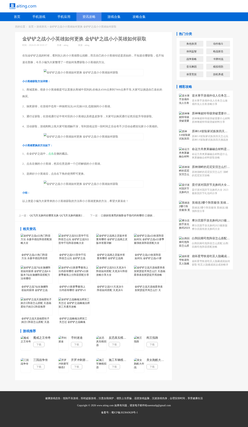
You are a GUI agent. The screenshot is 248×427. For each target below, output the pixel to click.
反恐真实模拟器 (118, 337)
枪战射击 (218, 51)
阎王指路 (152, 337)
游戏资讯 (41, 26)
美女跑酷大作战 (156, 359)
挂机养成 (218, 74)
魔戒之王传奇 (42, 337)
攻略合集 (139, 17)
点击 (51, 153)
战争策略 (191, 59)
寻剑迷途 (77, 337)
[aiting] (23, 6)
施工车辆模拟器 (118, 359)
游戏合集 (114, 17)
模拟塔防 (218, 66)
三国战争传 (40, 359)
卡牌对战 (218, 59)
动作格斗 (218, 43)
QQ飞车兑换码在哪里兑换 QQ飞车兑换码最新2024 (58, 215)
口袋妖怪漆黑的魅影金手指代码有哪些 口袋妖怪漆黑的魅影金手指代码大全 (143, 215)
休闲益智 (191, 51)
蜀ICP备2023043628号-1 (124, 412)
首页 (17, 17)
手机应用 (63, 17)
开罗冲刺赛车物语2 (81, 359)
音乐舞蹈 (191, 66)
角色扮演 (191, 43)
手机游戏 (38, 17)
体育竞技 (191, 74)
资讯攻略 (88, 17)
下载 (38, 344)
